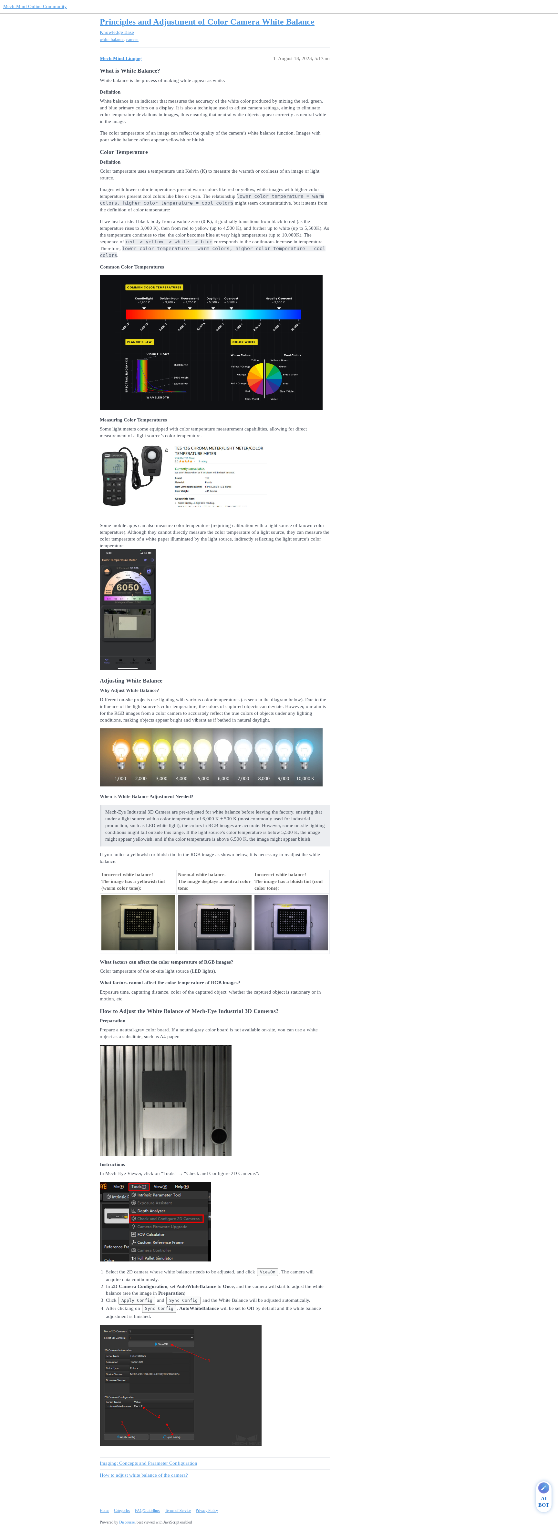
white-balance (112, 39)
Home (104, 1510)
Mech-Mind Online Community (35, 6)
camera (132, 39)
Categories (122, 1510)
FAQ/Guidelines (147, 1510)
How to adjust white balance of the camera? (144, 1475)
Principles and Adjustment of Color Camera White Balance (207, 21)
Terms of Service (178, 1510)
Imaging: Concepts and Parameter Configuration (148, 1463)
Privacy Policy (207, 1510)
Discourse (127, 1522)
